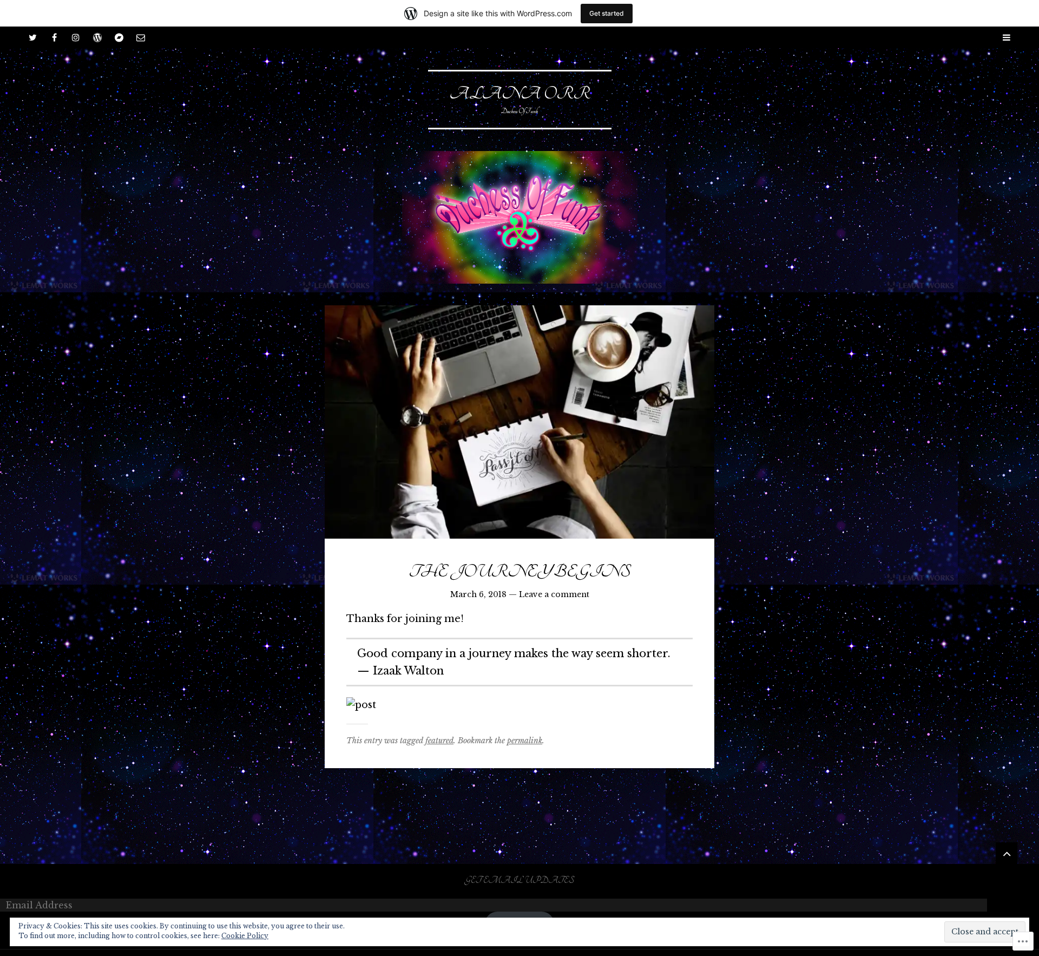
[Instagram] (76, 37)
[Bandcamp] (119, 37)
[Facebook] (54, 37)
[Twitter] (32, 37)
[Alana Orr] (519, 217)
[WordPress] (97, 37)
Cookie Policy (244, 936)
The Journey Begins (519, 571)
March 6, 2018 (478, 594)
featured (439, 740)
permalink (524, 740)
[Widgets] (1006, 853)
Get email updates (519, 881)
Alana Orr (520, 93)
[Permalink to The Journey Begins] (519, 422)
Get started (606, 13)
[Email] (141, 37)
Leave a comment (554, 594)
